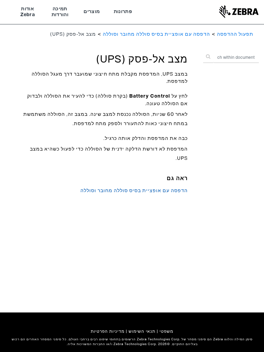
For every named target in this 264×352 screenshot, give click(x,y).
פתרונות (123, 11)
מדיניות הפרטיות (107, 331)
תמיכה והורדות (60, 12)
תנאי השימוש (142, 331)
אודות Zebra (27, 12)
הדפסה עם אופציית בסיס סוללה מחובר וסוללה (156, 34)
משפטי (166, 331)
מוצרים (92, 11)
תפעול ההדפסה (235, 34)
